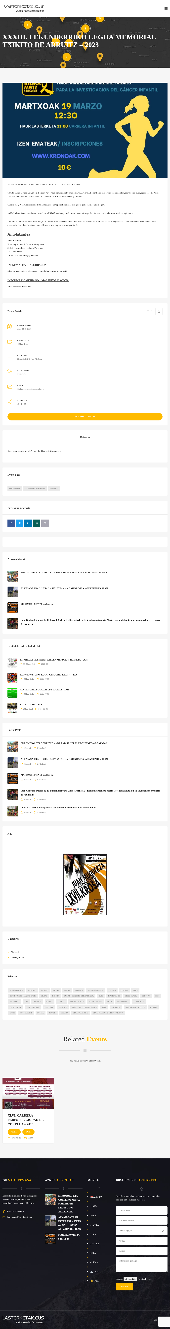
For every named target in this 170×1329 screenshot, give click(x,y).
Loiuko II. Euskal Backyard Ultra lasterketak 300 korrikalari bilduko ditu (58, 807)
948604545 (21, 374)
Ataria (67, 990)
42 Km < (94, 1262)
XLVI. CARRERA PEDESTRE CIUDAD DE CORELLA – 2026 (26, 1120)
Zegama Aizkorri (80, 1013)
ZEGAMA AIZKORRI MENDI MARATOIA (108, 1013)
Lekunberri (14, 488)
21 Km (93, 1234)
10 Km (93, 1215)
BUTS (101, 996)
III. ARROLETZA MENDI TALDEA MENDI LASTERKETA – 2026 (54, 660)
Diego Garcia (131, 996)
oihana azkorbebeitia (135, 1007)
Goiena (49, 1001)
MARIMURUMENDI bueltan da (37, 604)
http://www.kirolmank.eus (19, 286)
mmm (104, 1007)
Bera (135, 990)
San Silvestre (26, 1013)
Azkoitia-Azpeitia (95, 990)
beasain (124, 990)
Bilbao (44, 996)
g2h (26, 1001)
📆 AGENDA (96, 1197)
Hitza (109, 1001)
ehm (157, 996)
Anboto (44, 990)
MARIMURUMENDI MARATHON (84, 1007)
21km (25, 709)
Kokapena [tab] (85, 437)
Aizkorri (32, 990)
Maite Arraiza (33, 1007)
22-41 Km (94, 1243)
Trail (33, 664)
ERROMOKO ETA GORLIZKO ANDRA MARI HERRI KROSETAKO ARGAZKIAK (64, 572)
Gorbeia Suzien (77, 1001)
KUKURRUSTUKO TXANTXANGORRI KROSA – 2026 (48, 674)
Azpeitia (112, 990)
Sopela (40, 1013)
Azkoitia (79, 990)
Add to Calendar (85, 416)
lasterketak (15, 1007)
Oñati (12, 1013)
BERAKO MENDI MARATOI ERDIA (23, 996)
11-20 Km (94, 1225)
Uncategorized (17, 957)
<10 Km (93, 1206)
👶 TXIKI (94, 1281)
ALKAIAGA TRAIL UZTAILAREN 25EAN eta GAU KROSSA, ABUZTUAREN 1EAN (64, 588)
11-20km (26, 664)
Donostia (146, 996)
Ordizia (153, 1007)
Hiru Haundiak (95, 1001)
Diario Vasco (114, 996)
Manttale (48, 1007)
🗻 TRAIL (95, 1271)
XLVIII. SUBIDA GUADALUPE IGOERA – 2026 (44, 689)
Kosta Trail (139, 1001)
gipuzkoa (37, 1001)
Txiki (26, 344)
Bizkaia (55, 996)
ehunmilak (15, 1001)
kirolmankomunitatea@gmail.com (22, 255)
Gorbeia (61, 1001)
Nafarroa (53, 488)
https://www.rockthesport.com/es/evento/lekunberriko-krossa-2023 (37, 271)
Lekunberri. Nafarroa (34, 488)
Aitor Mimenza (16, 990)
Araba (56, 990)
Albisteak (27, 748)
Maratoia (62, 1007)
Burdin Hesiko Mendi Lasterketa (79, 996)
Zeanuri (52, 1013)
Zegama (64, 1013)
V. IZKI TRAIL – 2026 (31, 704)
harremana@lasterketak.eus (19, 1217)
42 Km (93, 1253)
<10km (20, 344)
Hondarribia (122, 1001)
